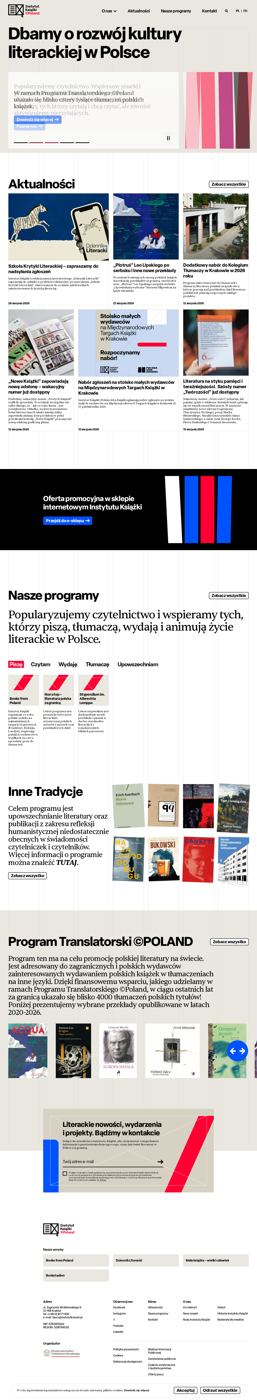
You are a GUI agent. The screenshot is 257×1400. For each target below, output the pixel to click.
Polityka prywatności (126, 1349)
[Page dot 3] (52, 143)
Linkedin (118, 1332)
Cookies (118, 1355)
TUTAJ (66, 862)
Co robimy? (190, 1307)
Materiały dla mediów (230, 1319)
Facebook (119, 1307)
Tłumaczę (97, 664)
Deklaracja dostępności (127, 1361)
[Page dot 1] (21, 143)
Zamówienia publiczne (162, 1358)
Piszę (16, 664)
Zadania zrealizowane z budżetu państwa (161, 1366)
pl (238, 11)
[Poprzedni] (232, 1050)
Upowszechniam (138, 664)
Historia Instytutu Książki (232, 1313)
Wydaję (68, 664)
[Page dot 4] (67, 143)
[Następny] (243, 1050)
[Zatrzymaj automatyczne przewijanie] (168, 138)
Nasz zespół (190, 1313)
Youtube (118, 1325)
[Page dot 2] (36, 143)
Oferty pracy (156, 1374)
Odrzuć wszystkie (220, 1390)
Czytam (40, 664)
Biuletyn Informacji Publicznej (159, 1351)
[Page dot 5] (82, 143)
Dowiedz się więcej (136, 1390)
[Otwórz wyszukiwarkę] (226, 11)
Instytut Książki (23, 10)
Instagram (119, 1313)
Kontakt (153, 1319)
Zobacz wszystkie (229, 184)
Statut (221, 1307)
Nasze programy (158, 1313)
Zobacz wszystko (27, 875)
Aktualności (155, 1307)
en (245, 11)
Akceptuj (186, 1390)
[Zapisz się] (159, 1162)
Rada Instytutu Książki (196, 1319)
